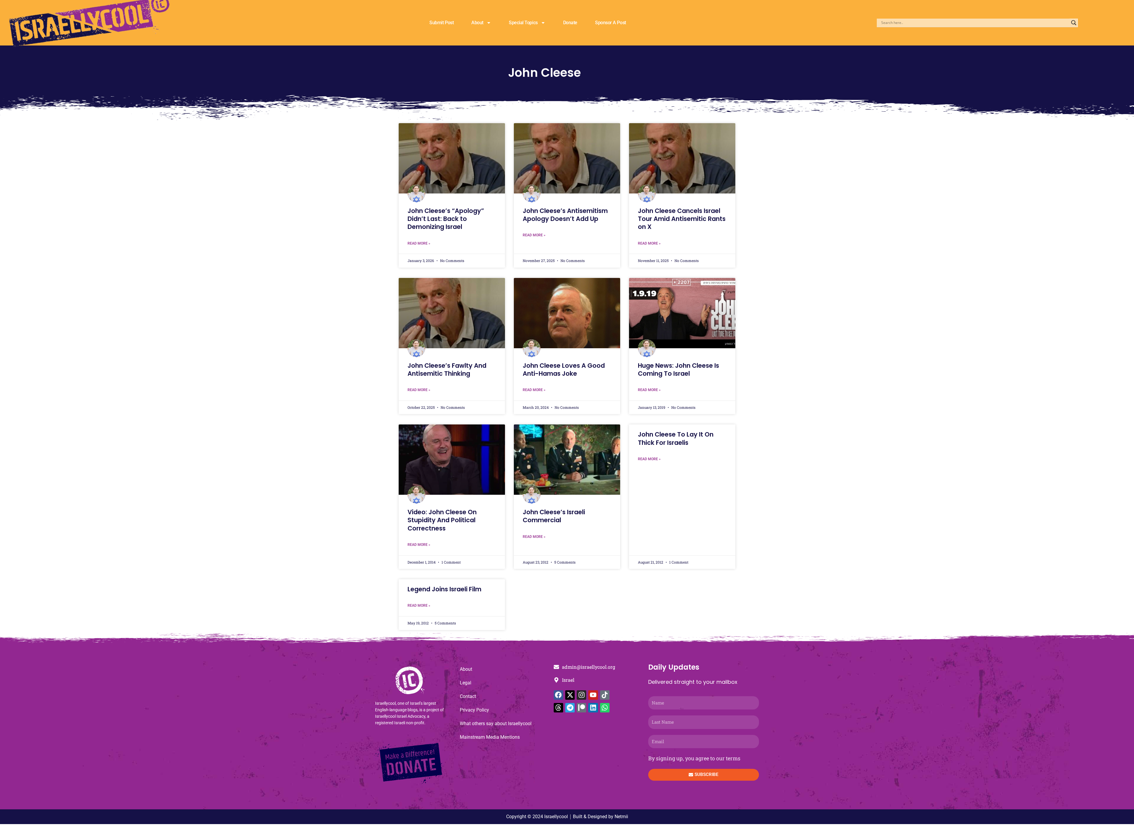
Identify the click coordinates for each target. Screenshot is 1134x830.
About (477, 22)
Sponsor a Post (610, 22)
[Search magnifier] (1074, 23)
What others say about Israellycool (496, 723)
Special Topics (523, 22)
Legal (465, 683)
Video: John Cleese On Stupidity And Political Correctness (442, 520)
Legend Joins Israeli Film (444, 589)
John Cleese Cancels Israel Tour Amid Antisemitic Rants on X (682, 218)
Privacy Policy (474, 710)
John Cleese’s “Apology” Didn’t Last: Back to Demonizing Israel (446, 218)
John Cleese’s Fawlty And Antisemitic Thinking (447, 369)
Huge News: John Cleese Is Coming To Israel (678, 369)
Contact (468, 696)
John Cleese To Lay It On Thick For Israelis (675, 438)
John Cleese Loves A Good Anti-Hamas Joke (564, 369)
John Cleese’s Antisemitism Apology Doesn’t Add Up (565, 214)
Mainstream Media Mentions (490, 737)
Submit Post (441, 22)
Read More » (419, 243)
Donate (570, 22)
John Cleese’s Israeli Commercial (554, 516)
